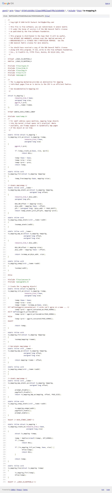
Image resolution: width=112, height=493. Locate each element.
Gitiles (13, 490)
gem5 (5, 10)
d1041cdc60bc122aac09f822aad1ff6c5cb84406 (43, 10)
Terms (25, 490)
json (108, 490)
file (47, 16)
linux (17, 10)
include (71, 10)
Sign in (107, 3)
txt (103, 490)
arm (11, 10)
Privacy (19, 490)
